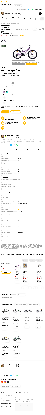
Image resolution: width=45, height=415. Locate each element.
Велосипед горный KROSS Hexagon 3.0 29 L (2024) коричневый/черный (5, 347)
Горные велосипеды (5, 392)
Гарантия (26, 390)
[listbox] (25, 260)
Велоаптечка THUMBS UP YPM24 (25, 272)
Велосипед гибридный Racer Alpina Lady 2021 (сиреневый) (28, 320)
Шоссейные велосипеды (6, 403)
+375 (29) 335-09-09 (38, 9)
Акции (3, 1)
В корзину (6, 272)
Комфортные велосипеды (6, 398)
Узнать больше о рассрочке (9, 73)
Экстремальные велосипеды (7, 406)
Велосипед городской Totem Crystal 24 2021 (39, 320)
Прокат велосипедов (15, 386)
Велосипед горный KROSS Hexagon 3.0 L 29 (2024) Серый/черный (5, 319)
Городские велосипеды (6, 394)
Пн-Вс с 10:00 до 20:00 (22, 9)
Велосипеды (7, 19)
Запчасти (13, 19)
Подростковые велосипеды (6, 400)
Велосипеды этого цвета (33, 304)
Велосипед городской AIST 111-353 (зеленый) (16, 320)
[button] (8, 51)
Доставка (17, 390)
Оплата (21, 390)
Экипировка (24, 19)
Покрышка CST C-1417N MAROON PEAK (39, 272)
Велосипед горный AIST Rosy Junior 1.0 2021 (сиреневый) (17, 274)
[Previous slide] (23, 288)
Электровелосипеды (5, 404)
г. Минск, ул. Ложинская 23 (7, 9)
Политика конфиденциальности (21, 392)
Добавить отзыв (21, 294)
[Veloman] (6, 4)
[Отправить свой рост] (13, 83)
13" (4, 97)
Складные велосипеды (5, 401)
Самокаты (30, 19)
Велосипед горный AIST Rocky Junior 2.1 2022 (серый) (16, 347)
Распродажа (9, 1)
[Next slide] (28, 288)
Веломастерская (5, 386)
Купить (5, 111)
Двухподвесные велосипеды (7, 395)
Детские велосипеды (5, 397)
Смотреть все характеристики (31, 64)
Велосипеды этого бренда (21, 304)
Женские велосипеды (5, 408)
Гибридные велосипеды (6, 390)
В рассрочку (15, 111)
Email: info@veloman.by (15, 381)
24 (4, 102)
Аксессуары (18, 19)
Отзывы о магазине (19, 394)
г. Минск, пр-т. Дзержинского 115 (8, 8)
